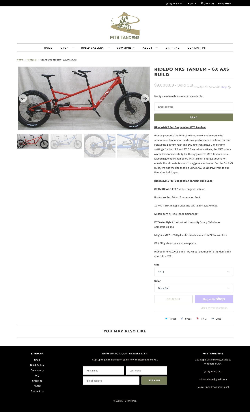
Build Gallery (93, 47)
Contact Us (197, 47)
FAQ (37, 375)
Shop (65, 47)
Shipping (173, 47)
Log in (192, 3)
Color (157, 281)
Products (32, 59)
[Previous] (23, 98)
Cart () (208, 3)
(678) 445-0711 (175, 3)
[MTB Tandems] (125, 26)
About (148, 47)
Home (48, 47)
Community (126, 47)
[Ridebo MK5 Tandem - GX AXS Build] (84, 98)
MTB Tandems (128, 401)
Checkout (224, 3)
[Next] (145, 98)
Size (156, 264)
